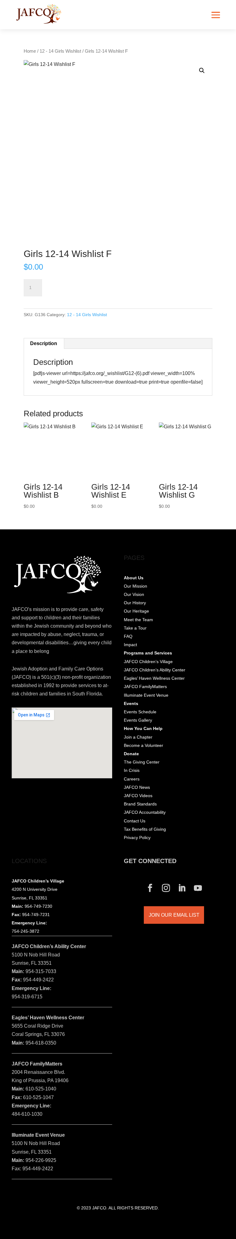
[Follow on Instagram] (166, 888)
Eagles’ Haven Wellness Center (154, 678)
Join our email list (174, 915)
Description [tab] (43, 343)
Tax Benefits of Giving (145, 829)
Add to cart (67, 284)
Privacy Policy (137, 837)
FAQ (128, 636)
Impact (130, 644)
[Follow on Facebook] (150, 888)
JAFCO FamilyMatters (145, 686)
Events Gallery (138, 720)
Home (30, 51)
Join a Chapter (138, 737)
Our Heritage (136, 611)
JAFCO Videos (138, 795)
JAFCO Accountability (145, 812)
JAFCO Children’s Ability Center (154, 669)
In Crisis (132, 770)
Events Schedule (140, 711)
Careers (132, 778)
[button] (201, 70)
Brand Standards (140, 803)
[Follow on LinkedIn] (182, 888)
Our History (135, 602)
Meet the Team (138, 619)
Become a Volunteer (143, 745)
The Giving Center (141, 762)
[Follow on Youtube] (198, 888)
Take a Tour (135, 628)
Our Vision (134, 594)
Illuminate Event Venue (146, 695)
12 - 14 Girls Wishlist (60, 51)
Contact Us (134, 820)
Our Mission (135, 586)
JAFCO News (137, 787)
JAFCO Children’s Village (148, 661)
